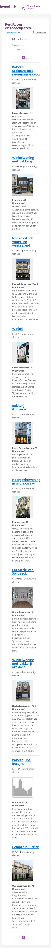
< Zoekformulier (12, 32)
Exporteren (40, 32)
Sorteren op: (18, 45)
